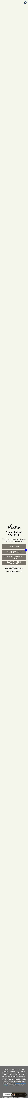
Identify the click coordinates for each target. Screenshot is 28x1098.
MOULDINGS (14, 547)
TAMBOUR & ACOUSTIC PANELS (14, 557)
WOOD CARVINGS (14, 552)
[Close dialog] (25, 3)
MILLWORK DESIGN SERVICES (14, 563)
